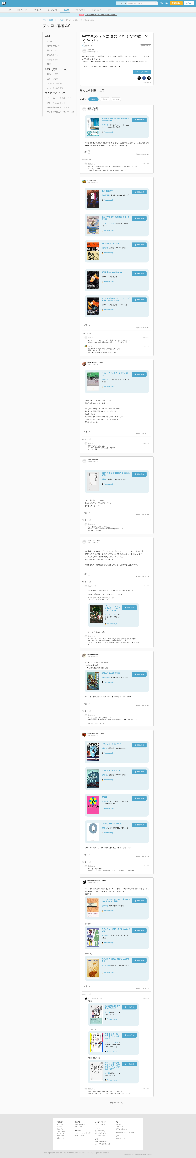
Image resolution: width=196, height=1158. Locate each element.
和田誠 (107, 1012)
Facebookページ (120, 1138)
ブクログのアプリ (100, 1131)
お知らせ (118, 1124)
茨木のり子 (106, 965)
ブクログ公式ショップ (101, 1135)
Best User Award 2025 (101, 1141)
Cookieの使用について (74, 1153)
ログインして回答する (142, 72)
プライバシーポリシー (89, 1153)
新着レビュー (60, 1129)
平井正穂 (105, 248)
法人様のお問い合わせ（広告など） (126, 1132)
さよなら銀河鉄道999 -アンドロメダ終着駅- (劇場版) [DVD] (116, 299)
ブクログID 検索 (79, 1135)
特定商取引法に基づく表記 (58, 1153)
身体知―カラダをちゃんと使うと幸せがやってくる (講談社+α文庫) (112, 1066)
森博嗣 (104, 479)
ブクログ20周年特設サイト (102, 1144)
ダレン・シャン (111, 615)
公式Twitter (119, 1136)
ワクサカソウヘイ (112, 1042)
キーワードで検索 (80, 1124)
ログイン (188, 3)
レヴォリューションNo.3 (111, 744)
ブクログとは (163, 3)
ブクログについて (100, 1124)
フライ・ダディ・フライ (111, 770)
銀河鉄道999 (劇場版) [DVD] (112, 272)
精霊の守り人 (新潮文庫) (111, 673)
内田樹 (107, 1073)
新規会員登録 (176, 3)
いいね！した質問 (54, 83)
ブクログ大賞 (60, 1133)
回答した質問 (52, 79)
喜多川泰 (105, 125)
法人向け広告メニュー (122, 1129)
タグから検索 (78, 1126)
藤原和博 (105, 906)
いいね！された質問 (55, 88)
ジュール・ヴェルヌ (109, 223)
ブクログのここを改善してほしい (60, 98)
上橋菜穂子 (106, 677)
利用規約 (46, 1153)
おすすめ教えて (53, 46)
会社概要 (99, 1153)
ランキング (60, 1124)
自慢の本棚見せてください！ (59, 107)
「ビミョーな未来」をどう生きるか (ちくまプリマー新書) (116, 900)
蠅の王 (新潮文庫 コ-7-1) (111, 243)
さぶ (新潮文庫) (107, 191)
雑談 (49, 64)
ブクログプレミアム (100, 1133)
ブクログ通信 (60, 1135)
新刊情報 (59, 1126)
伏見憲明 (105, 936)
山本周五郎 (106, 195)
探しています (52, 50)
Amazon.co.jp (109, 132)
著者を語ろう (52, 60)
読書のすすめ (60, 1138)
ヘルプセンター (120, 1126)
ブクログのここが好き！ (57, 103)
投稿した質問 (52, 74)
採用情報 (106, 1153)
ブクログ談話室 (61, 1131)
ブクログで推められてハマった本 (60, 112)
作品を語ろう (52, 55)
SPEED (104, 797)
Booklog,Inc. (137, 1154)
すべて (50, 41)
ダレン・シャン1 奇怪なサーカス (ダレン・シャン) (112, 608)
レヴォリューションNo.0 (111, 823)
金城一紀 (105, 748)
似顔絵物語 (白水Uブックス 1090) (112, 1007)
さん (89, 180)
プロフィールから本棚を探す (83, 1133)
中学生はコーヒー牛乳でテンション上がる (112, 1036)
